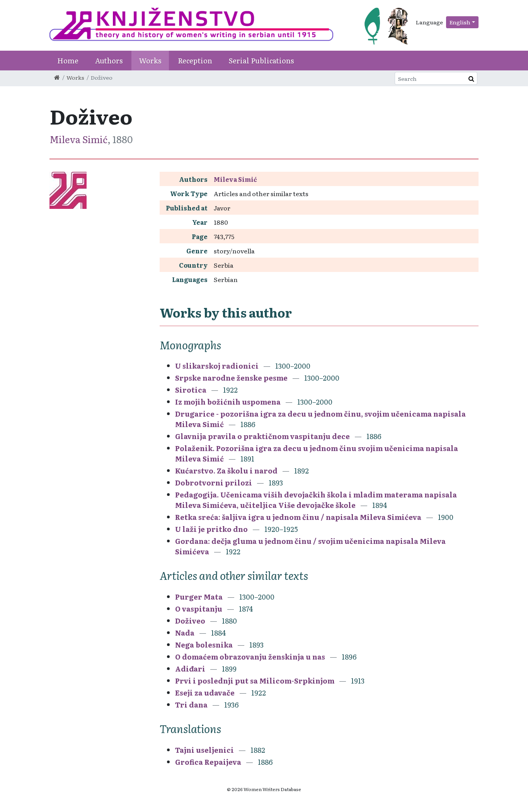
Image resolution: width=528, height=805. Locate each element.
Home (67, 60)
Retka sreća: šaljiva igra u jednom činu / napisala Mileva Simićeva (298, 517)
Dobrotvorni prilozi (213, 482)
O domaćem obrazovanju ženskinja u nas (250, 656)
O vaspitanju (199, 608)
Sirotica (190, 390)
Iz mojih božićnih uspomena (228, 402)
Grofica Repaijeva (208, 762)
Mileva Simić (78, 139)
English (460, 22)
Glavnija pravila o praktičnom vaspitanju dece (262, 436)
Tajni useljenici (204, 750)
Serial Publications (261, 60)
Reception (195, 60)
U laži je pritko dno (211, 529)
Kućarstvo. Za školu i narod (226, 470)
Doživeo (190, 620)
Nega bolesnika (204, 644)
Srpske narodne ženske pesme (231, 378)
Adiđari (190, 668)
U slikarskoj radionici (217, 366)
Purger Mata (199, 596)
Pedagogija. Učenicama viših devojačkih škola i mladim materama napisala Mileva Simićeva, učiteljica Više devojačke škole (316, 499)
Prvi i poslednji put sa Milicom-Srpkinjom (254, 680)
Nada (184, 632)
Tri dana (191, 704)
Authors (109, 60)
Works (150, 60)
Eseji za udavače (205, 692)
